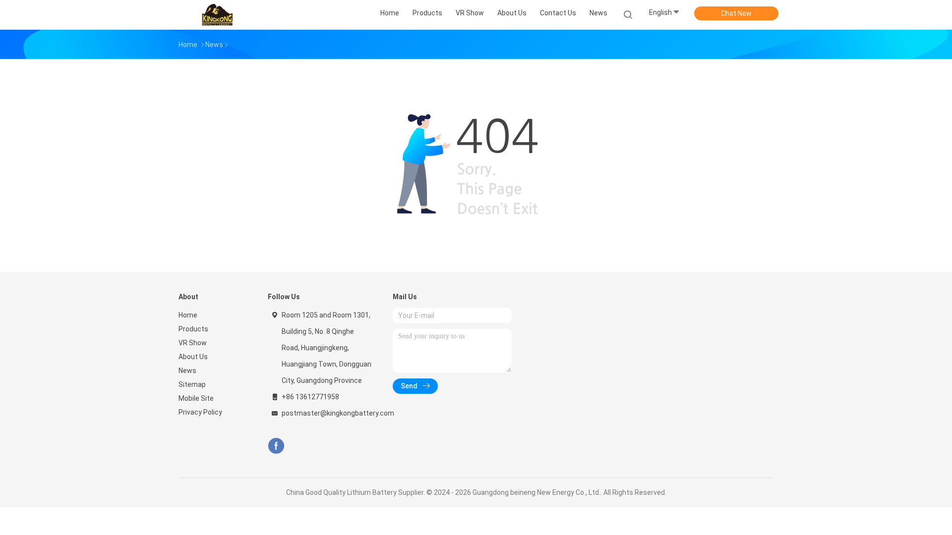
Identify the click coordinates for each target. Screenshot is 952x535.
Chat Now (736, 13)
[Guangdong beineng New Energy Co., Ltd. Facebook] (276, 446)
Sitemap (192, 384)
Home (187, 315)
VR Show (192, 343)
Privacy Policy (200, 412)
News (187, 370)
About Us (193, 357)
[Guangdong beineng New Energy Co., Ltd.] (217, 15)
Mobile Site (196, 398)
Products (193, 329)
